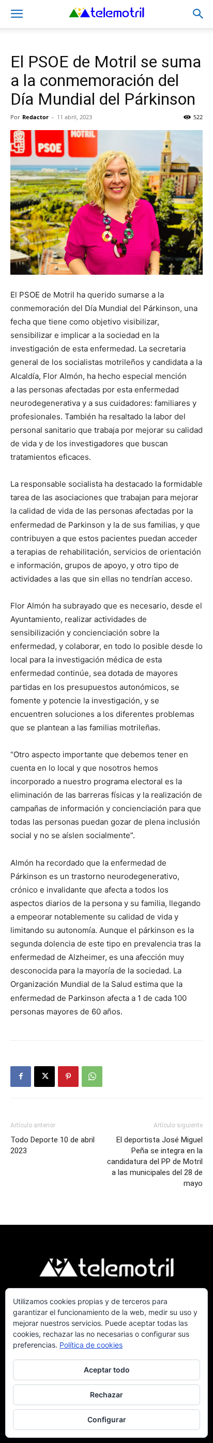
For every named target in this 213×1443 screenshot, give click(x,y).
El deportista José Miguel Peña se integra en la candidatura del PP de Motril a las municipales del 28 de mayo (155, 1161)
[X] (44, 1076)
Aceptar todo (107, 1369)
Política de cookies (91, 1344)
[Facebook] (20, 1076)
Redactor (35, 117)
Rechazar (106, 1394)
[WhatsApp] (92, 1076)
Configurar (106, 1419)
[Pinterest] (68, 1076)
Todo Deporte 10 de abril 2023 (52, 1145)
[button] (16, 14)
